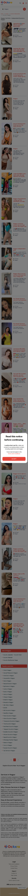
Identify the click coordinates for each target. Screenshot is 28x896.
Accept (14, 459)
